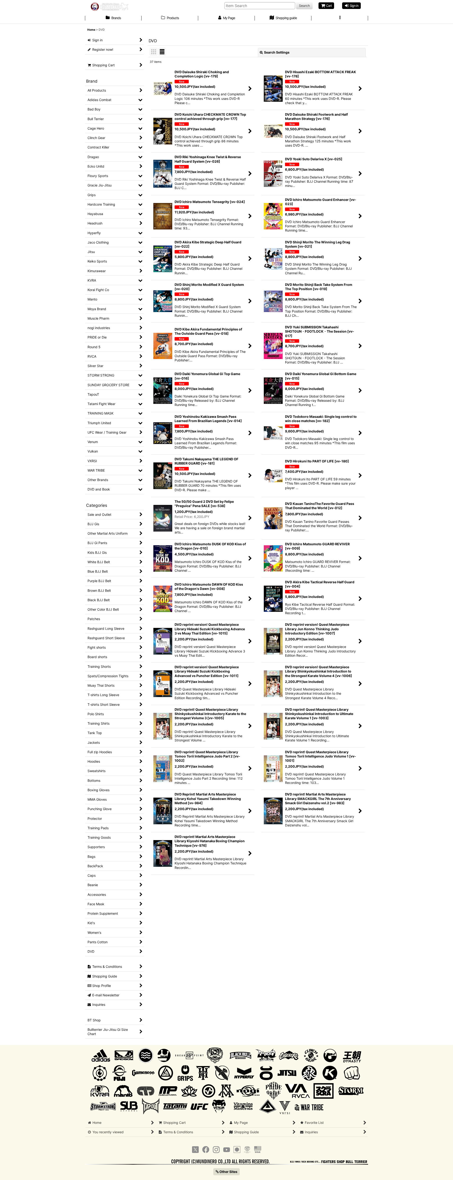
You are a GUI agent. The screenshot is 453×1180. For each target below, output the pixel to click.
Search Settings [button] (276, 52)
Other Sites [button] (228, 1172)
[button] (339, 18)
